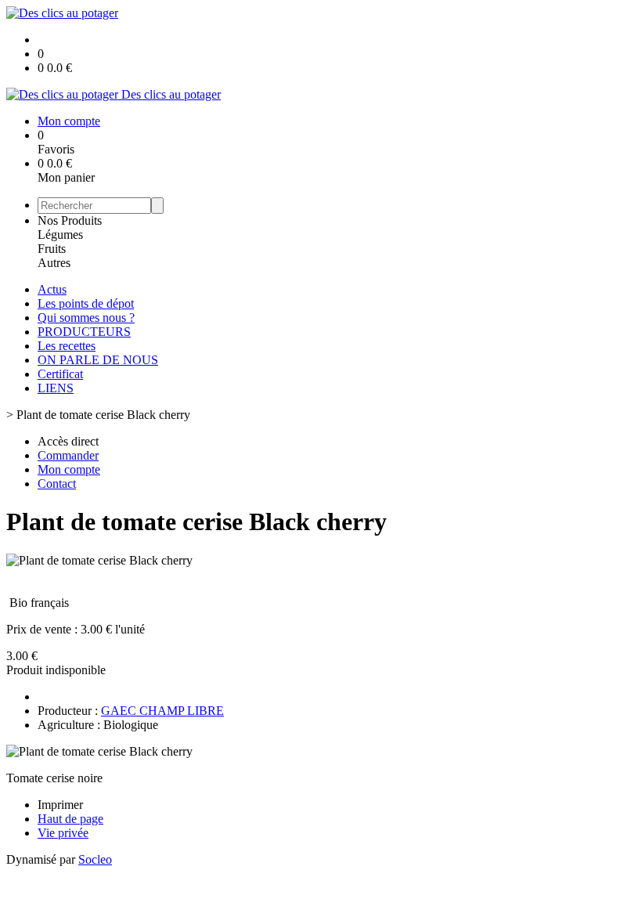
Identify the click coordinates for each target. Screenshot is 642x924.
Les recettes (67, 345)
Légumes (60, 234)
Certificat (60, 374)
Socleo (95, 859)
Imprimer (60, 804)
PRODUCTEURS (84, 331)
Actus (52, 289)
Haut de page (70, 818)
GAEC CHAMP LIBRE (162, 710)
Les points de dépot (86, 303)
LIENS (56, 388)
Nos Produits (70, 220)
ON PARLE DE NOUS (98, 359)
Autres (54, 262)
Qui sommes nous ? (86, 317)
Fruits (52, 248)
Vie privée (63, 832)
